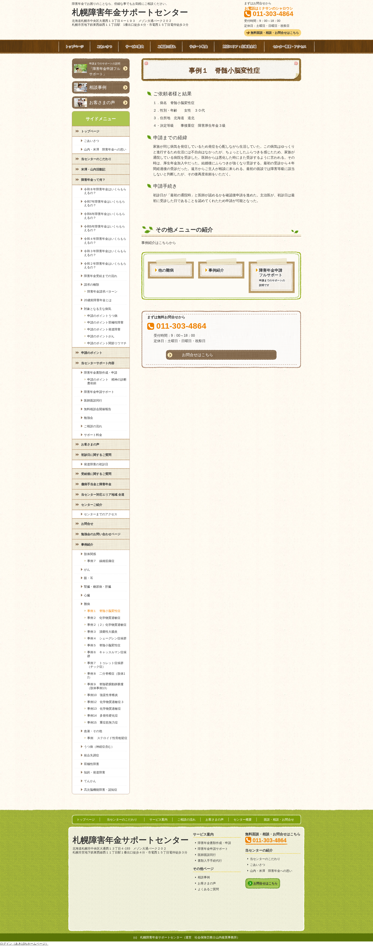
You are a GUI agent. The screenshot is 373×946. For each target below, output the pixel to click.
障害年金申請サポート (213, 848)
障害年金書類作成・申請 (214, 843)
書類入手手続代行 (210, 860)
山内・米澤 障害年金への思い (271, 870)
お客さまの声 (207, 883)
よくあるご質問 (208, 889)
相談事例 (204, 877)
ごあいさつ (257, 864)
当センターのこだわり (265, 859)
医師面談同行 (207, 854)
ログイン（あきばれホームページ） (24, 943)
